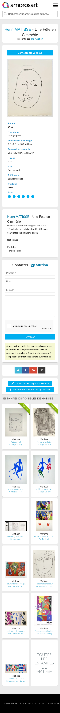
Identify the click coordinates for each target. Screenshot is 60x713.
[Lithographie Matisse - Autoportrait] (16, 422)
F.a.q (57, 703)
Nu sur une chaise (44, 442)
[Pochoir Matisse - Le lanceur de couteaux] (16, 611)
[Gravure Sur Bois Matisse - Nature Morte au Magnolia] (16, 564)
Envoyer (30, 336)
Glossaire (51, 703)
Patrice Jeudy (15, 539)
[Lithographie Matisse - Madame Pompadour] (44, 564)
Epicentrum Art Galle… (15, 681)
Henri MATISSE (17, 29)
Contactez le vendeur (30, 52)
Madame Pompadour (44, 584)
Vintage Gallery (15, 444)
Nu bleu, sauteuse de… (16, 489)
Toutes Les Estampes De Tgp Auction (31, 389)
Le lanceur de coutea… (16, 631)
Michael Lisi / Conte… (44, 586)
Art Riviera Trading (44, 633)
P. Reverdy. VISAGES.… (16, 536)
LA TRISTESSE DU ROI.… (44, 536)
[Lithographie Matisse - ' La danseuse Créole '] (44, 611)
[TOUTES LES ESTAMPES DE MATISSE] (44, 682)
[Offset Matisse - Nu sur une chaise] (44, 422)
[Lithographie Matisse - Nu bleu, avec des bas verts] (44, 469)
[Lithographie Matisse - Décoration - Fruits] (16, 658)
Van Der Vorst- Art (15, 586)
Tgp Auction (37, 38)
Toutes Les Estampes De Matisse (32, 383)
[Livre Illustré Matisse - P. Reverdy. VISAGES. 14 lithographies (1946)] (16, 516)
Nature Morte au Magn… (16, 584)
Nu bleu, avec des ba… (44, 489)
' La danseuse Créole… (44, 631)
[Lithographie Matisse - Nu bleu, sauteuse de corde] (16, 469)
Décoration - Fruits (16, 678)
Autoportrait (16, 442)
